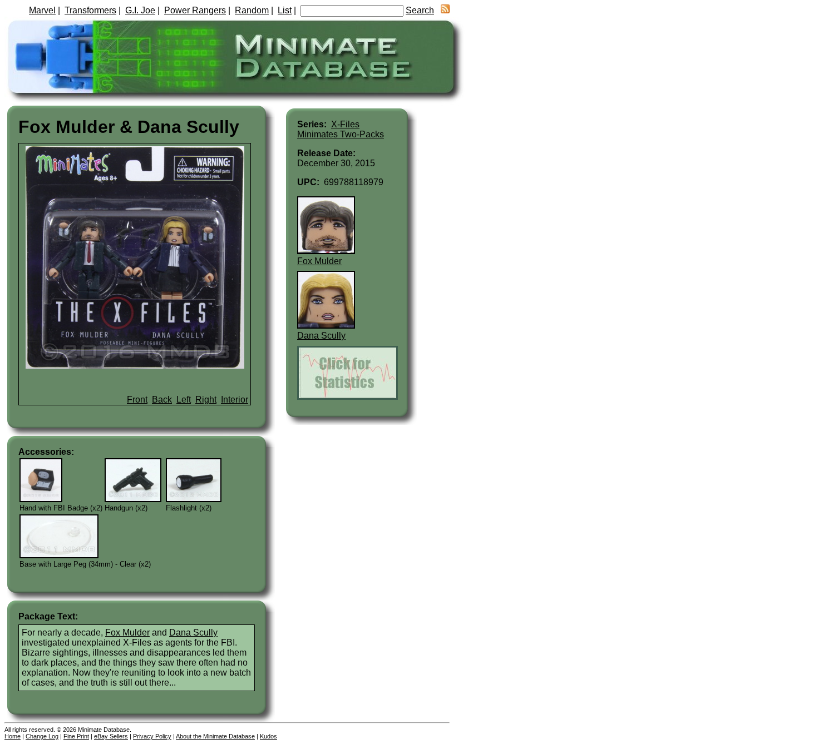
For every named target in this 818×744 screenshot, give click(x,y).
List (285, 10)
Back (162, 399)
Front (137, 399)
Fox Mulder (127, 632)
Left (183, 399)
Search (420, 10)
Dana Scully (193, 632)
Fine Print (76, 736)
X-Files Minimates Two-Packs (340, 129)
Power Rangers (195, 10)
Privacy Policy (152, 736)
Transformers (90, 10)
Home (12, 736)
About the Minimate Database (215, 736)
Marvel (42, 10)
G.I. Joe (140, 10)
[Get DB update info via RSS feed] (445, 10)
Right (205, 399)
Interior (234, 399)
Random (252, 10)
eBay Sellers (111, 736)
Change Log (42, 736)
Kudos (268, 736)
